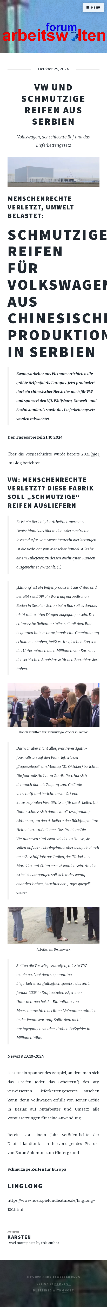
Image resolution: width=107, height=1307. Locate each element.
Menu (96, 7)
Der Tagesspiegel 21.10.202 (34, 437)
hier (95, 454)
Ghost (68, 1290)
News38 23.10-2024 (26, 1056)
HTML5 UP (62, 1283)
